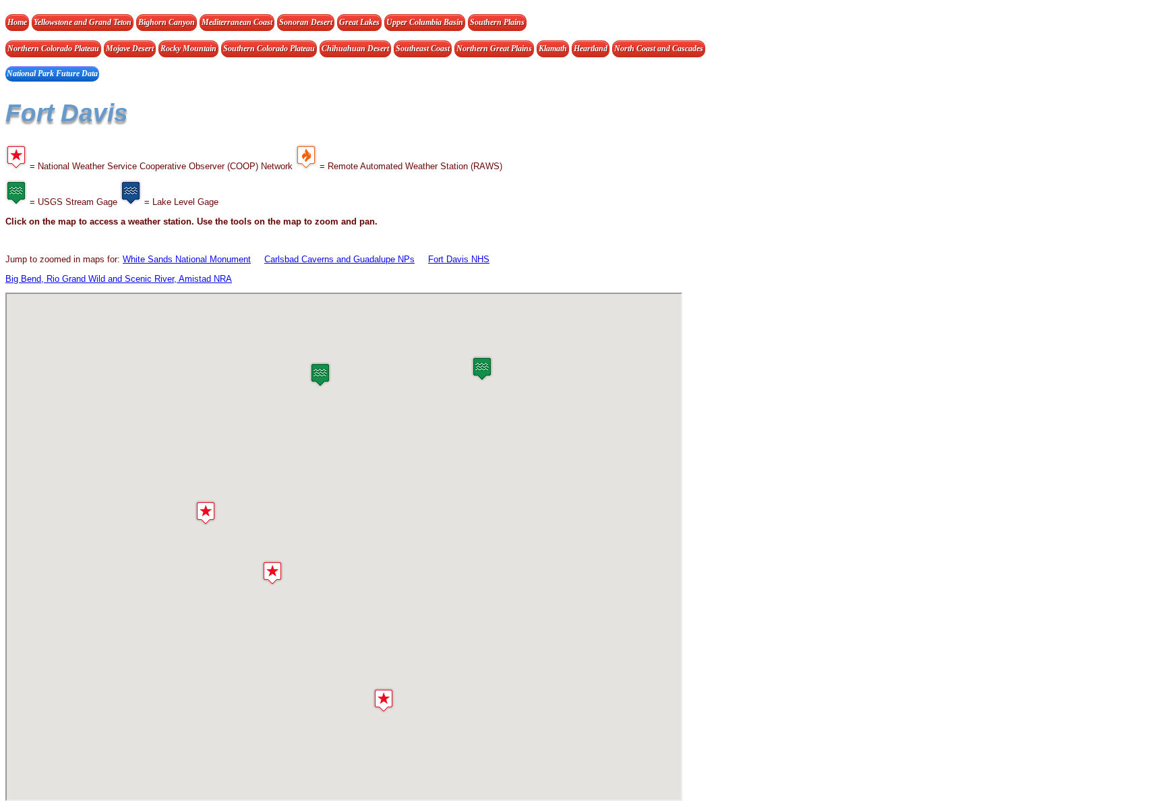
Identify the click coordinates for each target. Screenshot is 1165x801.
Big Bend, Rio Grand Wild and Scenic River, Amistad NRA (118, 279)
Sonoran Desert (305, 22)
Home (17, 22)
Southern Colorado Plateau (269, 48)
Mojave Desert (130, 48)
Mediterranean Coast (237, 22)
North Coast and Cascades (658, 48)
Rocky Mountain (188, 48)
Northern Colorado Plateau (53, 48)
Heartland (590, 48)
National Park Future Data (52, 73)
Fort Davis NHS (458, 259)
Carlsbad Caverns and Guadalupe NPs (339, 259)
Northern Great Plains (494, 48)
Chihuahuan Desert (355, 48)
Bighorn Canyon (166, 22)
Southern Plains (497, 22)
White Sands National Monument (187, 259)
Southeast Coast (423, 48)
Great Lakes (359, 22)
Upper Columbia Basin (424, 22)
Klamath (553, 48)
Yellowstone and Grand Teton (82, 22)
